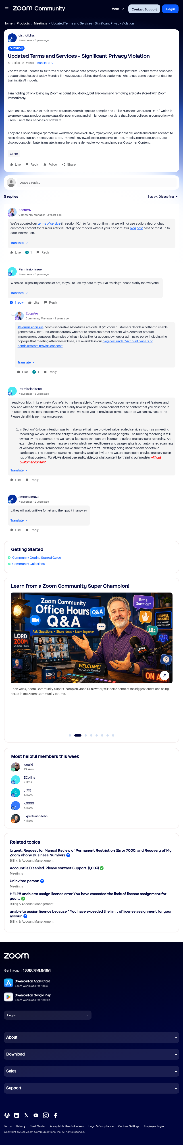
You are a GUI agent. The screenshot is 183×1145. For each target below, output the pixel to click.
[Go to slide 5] (97, 735)
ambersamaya (29, 497)
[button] (6, 9)
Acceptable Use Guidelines (67, 1126)
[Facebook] (55, 1115)
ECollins (29, 778)
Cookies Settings (128, 1126)
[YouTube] (36, 1115)
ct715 (27, 790)
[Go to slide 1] (70, 735)
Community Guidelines (28, 564)
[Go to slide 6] (102, 735)
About (11, 1037)
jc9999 (29, 803)
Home (8, 23)
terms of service (49, 223)
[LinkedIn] (16, 1115)
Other (14, 154)
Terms (8, 1126)
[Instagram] (46, 1115)
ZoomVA (25, 210)
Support (13, 1088)
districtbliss (27, 35)
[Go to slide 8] (113, 735)
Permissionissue (30, 269)
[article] (91, 232)
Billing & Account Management (32, 861)
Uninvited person (24, 881)
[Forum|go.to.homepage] (39, 9)
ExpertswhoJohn (36, 816)
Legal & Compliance (101, 1126)
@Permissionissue (31, 327)
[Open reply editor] (91, 182)
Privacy (20, 1126)
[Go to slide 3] (83, 735)
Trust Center (37, 1126)
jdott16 (28, 765)
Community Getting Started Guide (36, 558)
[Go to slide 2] (75, 735)
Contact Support (144, 9)
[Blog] (7, 1115)
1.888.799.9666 (37, 970)
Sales (11, 1071)
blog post (136, 228)
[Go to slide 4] (91, 735)
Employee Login (154, 1126)
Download (15, 1054)
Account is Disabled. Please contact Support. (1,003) (54, 868)
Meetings (40, 23)
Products (23, 23)
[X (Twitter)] (26, 1115)
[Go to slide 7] (108, 735)
